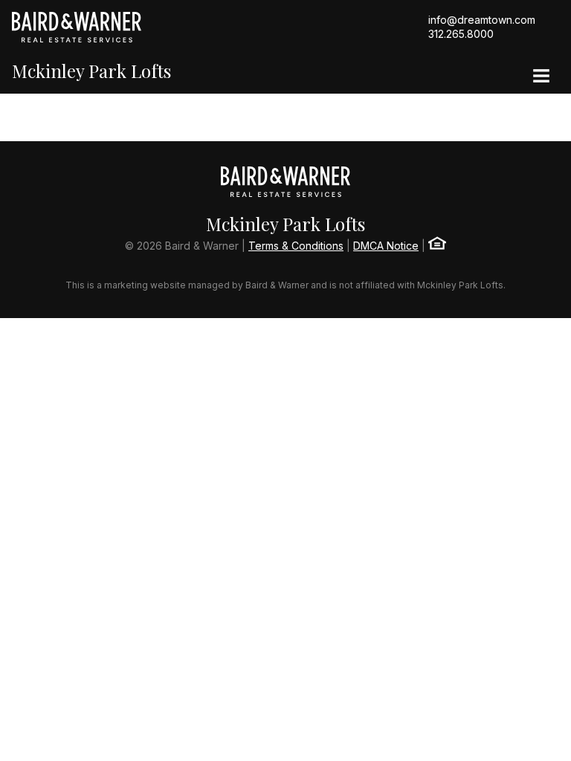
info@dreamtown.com (481, 19)
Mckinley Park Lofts (91, 71)
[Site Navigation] (541, 77)
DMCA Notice (386, 245)
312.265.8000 (461, 33)
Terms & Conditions (295, 245)
